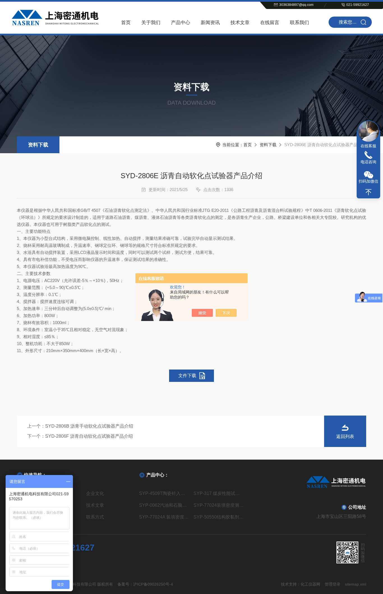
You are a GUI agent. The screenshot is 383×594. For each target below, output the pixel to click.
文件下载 (187, 375)
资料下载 (38, 145)
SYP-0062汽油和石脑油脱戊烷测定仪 (164, 505)
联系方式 (95, 517)
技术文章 (240, 22)
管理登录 (332, 584)
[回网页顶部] (368, 192)
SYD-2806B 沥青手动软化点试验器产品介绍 (89, 426)
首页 (126, 22)
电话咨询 (368, 162)
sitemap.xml (355, 584)
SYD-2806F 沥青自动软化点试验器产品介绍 (89, 436)
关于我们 (150, 22)
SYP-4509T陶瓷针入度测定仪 (164, 493)
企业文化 (95, 493)
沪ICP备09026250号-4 (153, 584)
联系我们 (299, 22)
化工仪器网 (310, 584)
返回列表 (345, 436)
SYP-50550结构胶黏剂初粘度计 (218, 517)
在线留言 (269, 22)
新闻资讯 (210, 22)
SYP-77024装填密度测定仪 (218, 505)
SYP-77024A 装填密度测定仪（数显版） (164, 517)
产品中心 (180, 22)
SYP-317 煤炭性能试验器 (218, 493)
